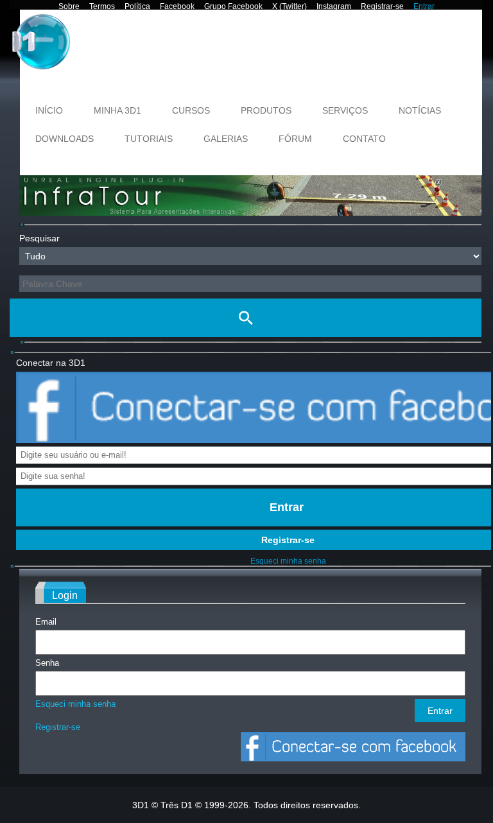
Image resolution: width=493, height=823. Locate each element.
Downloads (64, 139)
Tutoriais (149, 139)
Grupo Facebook (233, 6)
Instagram (333, 6)
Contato (364, 139)
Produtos (266, 110)
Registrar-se (382, 6)
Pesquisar (39, 238)
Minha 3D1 (117, 110)
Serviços (345, 110)
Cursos (191, 110)
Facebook (177, 6)
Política (137, 6)
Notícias (420, 110)
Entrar (424, 6)
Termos (102, 6)
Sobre (69, 6)
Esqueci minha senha (288, 561)
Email (45, 622)
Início (49, 110)
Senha (47, 663)
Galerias (225, 139)
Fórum (295, 139)
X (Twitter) (289, 6)
